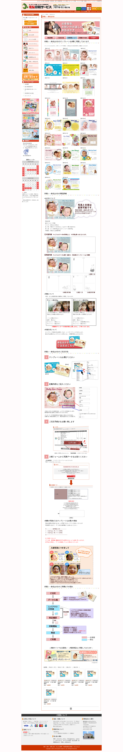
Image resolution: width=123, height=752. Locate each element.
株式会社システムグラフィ (89, 721)
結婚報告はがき (32, 57)
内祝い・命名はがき (50, 14)
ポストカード (32, 52)
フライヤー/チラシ (33, 43)
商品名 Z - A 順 (61, 667)
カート (98, 11)
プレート (99, 8)
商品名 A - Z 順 (52, 667)
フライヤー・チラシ (61, 738)
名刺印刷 (94, 8)
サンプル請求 (59, 746)
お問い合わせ (77, 11)
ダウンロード (70, 11)
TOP (44, 746)
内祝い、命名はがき (66, 742)
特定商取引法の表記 (29, 93)
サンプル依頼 (84, 11)
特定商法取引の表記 (67, 746)
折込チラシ (31, 48)
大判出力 (83, 8)
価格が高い (76, 667)
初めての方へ (63, 11)
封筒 (30, 30)
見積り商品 (31, 70)
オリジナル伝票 (32, 39)
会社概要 (27, 84)
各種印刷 (88, 9)
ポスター (31, 65)
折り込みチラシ (71, 738)
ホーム (42, 14)
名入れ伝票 (31, 35)
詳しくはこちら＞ (57, 726)
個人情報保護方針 (29, 86)
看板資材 (78, 8)
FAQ (89, 11)
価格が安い (68, 667)
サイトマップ (28, 95)
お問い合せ (52, 746)
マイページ (93, 11)
